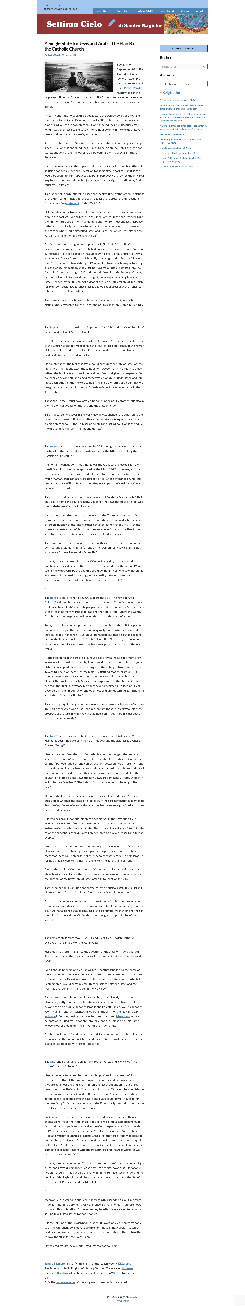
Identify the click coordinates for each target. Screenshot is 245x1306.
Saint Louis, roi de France (172, 134)
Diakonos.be (51, 5)
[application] (111, 11)
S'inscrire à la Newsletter (184, 48)
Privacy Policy (122, 1300)
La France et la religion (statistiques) (177, 153)
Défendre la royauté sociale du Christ (178, 100)
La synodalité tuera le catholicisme (176, 166)
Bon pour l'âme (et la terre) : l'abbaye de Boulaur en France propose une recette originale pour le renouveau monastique (183, 117)
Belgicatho (171, 92)
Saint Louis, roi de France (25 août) (176, 147)
